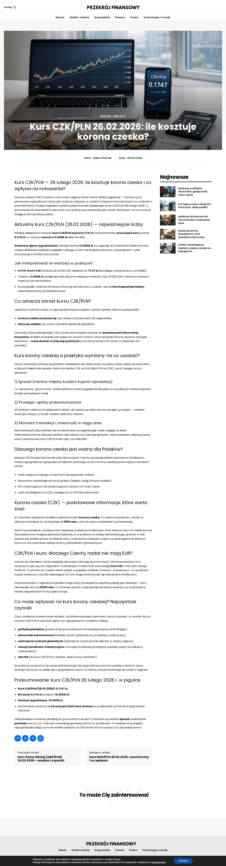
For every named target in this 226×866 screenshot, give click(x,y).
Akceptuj (183, 860)
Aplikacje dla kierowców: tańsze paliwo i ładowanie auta (194, 220)
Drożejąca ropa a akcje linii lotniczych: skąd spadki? (194, 205)
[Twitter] (25, 738)
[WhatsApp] (40, 738)
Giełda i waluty (113, 116)
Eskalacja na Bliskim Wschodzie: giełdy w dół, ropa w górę (193, 191)
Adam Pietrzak (102, 157)
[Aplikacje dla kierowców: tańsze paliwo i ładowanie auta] (167, 220)
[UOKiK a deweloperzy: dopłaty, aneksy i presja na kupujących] (167, 248)
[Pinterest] (33, 738)
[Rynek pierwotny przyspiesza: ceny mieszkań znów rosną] (167, 234)
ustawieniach (158, 862)
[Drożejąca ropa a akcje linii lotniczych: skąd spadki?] (167, 205)
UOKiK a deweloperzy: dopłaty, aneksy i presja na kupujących (194, 248)
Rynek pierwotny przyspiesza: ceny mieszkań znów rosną (191, 234)
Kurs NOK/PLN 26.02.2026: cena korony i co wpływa (119, 758)
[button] (10, 7)
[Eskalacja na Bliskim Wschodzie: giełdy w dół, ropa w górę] (167, 191)
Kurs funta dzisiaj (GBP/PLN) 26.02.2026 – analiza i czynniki (41, 758)
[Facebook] (17, 738)
